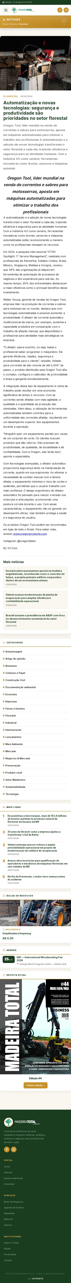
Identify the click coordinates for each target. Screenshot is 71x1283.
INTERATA (37, 1279)
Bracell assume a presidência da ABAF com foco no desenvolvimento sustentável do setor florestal (35, 620)
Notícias (13, 24)
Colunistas (9, 1184)
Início (5, 24)
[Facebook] (59, 10)
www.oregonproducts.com (30, 533)
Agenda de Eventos (14, 1207)
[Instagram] (66, 10)
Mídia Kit (8, 1219)
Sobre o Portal (11, 1243)
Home (7, 1166)
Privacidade (10, 1254)
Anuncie (8, 1225)
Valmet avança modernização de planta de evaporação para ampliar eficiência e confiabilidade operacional (31, 599)
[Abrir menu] (5, 10)
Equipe (7, 1248)
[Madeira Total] (23, 10)
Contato (8, 1260)
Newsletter (9, 1213)
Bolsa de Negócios (13, 1202)
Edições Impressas (13, 1178)
